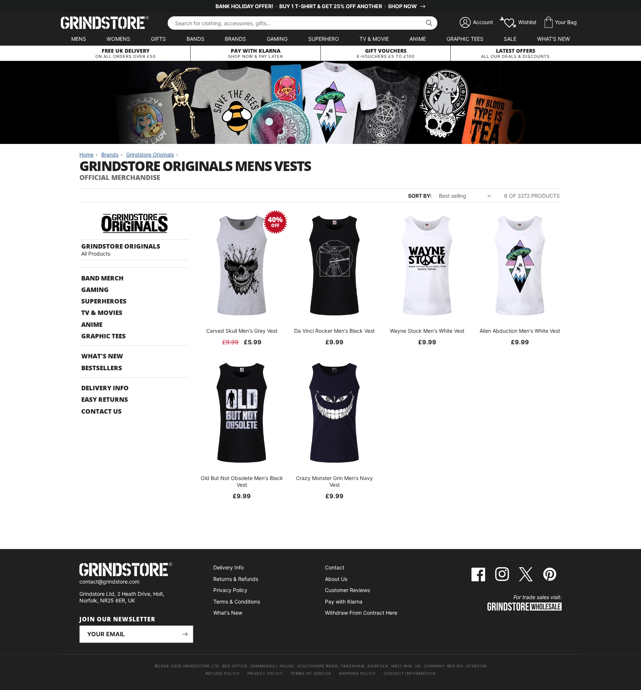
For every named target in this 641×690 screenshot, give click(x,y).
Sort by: (419, 196)
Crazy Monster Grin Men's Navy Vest (334, 481)
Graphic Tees (465, 39)
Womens (118, 39)
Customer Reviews (347, 590)
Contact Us (101, 411)
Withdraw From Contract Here (361, 613)
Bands (195, 39)
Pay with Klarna (343, 601)
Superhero (323, 39)
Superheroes (103, 301)
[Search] (429, 23)
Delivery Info (105, 388)
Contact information (410, 673)
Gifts (158, 39)
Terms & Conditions (236, 601)
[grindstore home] (136, 570)
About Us (336, 579)
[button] (560, 22)
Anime (418, 39)
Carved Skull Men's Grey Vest (241, 331)
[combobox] (302, 23)
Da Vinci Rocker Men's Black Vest (334, 331)
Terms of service (310, 673)
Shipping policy (357, 673)
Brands (235, 39)
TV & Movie (374, 39)
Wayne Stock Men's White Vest (427, 331)
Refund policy (223, 673)
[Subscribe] (185, 634)
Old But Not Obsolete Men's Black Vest (242, 481)
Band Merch (102, 278)
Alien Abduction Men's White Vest (520, 331)
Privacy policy (265, 673)
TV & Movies (101, 312)
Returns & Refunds (235, 579)
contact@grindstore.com (109, 581)
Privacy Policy (230, 590)
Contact (334, 567)
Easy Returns (104, 399)
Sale (510, 39)
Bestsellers (101, 368)
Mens (78, 39)
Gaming (277, 39)
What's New (553, 39)
